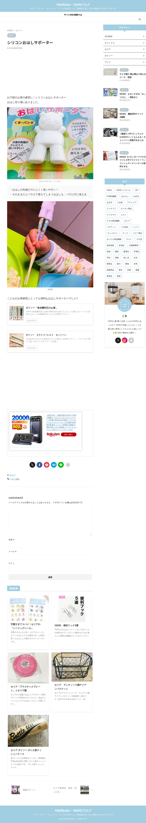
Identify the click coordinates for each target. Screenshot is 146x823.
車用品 (109, 276)
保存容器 (110, 245)
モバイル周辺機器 (114, 239)
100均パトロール (123, 190)
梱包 (127, 264)
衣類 (129, 270)
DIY (136, 190)
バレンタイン (112, 233)
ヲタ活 (139, 239)
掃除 (117, 257)
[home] (131, 340)
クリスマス (111, 214)
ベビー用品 (14, 479)
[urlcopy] (68, 465)
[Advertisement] (50, 72)
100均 (109, 190)
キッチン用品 (126, 208)
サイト (12, 563)
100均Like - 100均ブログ (73, 4)
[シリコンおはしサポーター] (54, 465)
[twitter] (32, 465)
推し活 (126, 257)
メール (12, 551)
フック (125, 233)
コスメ (123, 214)
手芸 (108, 257)
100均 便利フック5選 (66, 625)
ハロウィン (111, 227)
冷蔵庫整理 (133, 245)
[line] (61, 465)
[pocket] (46, 465)
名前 (11, 539)
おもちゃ (125, 196)
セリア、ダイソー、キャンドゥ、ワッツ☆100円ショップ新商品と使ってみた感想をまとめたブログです (73, 815)
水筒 (135, 264)
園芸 (117, 251)
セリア (12, 475)
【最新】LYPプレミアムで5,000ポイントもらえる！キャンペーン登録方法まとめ (133, 136)
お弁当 (136, 196)
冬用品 (121, 245)
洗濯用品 (110, 270)
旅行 (119, 264)
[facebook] (39, 465)
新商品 (109, 264)
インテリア (111, 208)
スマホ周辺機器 (113, 221)
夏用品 (126, 251)
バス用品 (124, 227)
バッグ (135, 227)
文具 (135, 257)
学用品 (136, 251)
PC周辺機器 (111, 196)
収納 (108, 251)
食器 (119, 276)
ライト (129, 239)
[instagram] (124, 340)
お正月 (109, 202)
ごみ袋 (119, 202)
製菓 (137, 270)
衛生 (120, 270)
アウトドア (131, 202)
